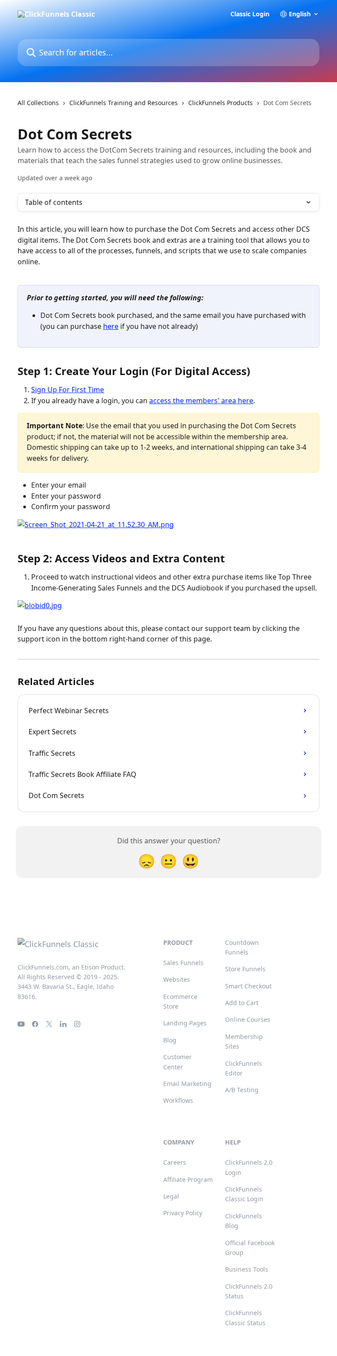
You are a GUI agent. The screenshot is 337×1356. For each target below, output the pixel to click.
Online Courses (247, 1019)
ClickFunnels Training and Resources (123, 102)
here (110, 326)
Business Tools (246, 1269)
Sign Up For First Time (67, 389)
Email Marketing (187, 1083)
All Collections (38, 102)
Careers (174, 1162)
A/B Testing (241, 1090)
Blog (169, 1040)
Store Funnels (245, 969)
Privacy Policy (182, 1213)
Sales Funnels (183, 963)
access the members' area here (201, 400)
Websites (176, 979)
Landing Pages (185, 1023)
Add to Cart (241, 1003)
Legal (171, 1196)
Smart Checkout (248, 986)
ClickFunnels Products (220, 102)
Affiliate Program (188, 1179)
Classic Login (249, 14)
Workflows (178, 1100)
